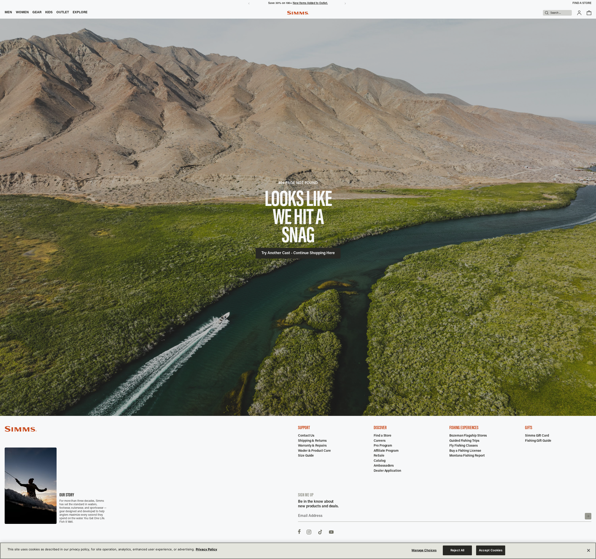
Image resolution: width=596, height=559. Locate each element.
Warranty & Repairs (312, 446)
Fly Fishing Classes (463, 446)
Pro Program (383, 446)
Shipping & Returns (312, 441)
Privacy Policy (206, 549)
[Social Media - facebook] (299, 531)
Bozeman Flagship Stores (468, 436)
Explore (80, 12)
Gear (36, 12)
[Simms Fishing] (298, 13)
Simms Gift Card (537, 436)
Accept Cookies (491, 550)
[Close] (588, 550)
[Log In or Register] (579, 13)
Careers (380, 441)
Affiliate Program (386, 451)
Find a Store (581, 3)
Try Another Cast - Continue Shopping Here (298, 253)
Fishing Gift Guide (538, 441)
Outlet (62, 12)
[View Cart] (589, 12)
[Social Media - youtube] (331, 531)
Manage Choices (424, 550)
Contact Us (306, 436)
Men (8, 12)
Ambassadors (384, 466)
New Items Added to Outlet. (310, 3)
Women (22, 12)
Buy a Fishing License (465, 451)
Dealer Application (387, 471)
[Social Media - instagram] (309, 531)
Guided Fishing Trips (464, 441)
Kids (49, 12)
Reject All (457, 550)
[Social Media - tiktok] (320, 531)
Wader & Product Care (314, 451)
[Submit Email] (588, 516)
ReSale (379, 456)
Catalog (380, 461)
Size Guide (306, 456)
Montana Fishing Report (466, 456)
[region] (298, 550)
